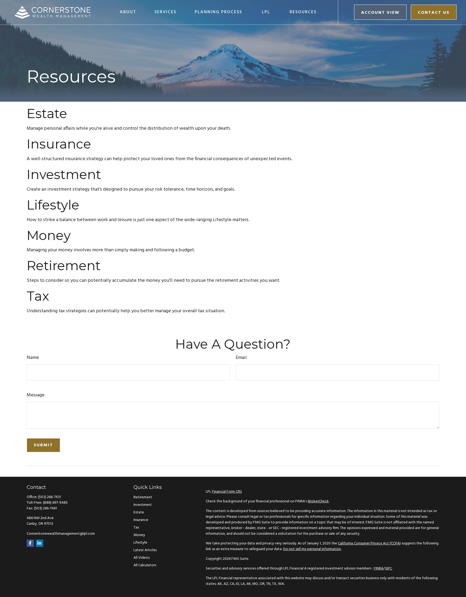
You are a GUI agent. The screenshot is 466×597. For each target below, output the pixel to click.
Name (33, 358)
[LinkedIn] (39, 543)
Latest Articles (145, 550)
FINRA (378, 568)
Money (49, 235)
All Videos (141, 558)
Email (241, 358)
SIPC (388, 568)
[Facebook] (30, 543)
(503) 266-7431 (49, 497)
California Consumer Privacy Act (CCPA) (369, 543)
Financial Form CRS (227, 492)
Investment (64, 174)
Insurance (59, 144)
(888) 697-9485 (55, 503)
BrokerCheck (318, 501)
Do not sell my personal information (312, 549)
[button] (128, 12)
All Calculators (144, 565)
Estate (47, 113)
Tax (38, 296)
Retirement (64, 265)
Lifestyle (53, 205)
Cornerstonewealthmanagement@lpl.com (61, 534)
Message (35, 395)
